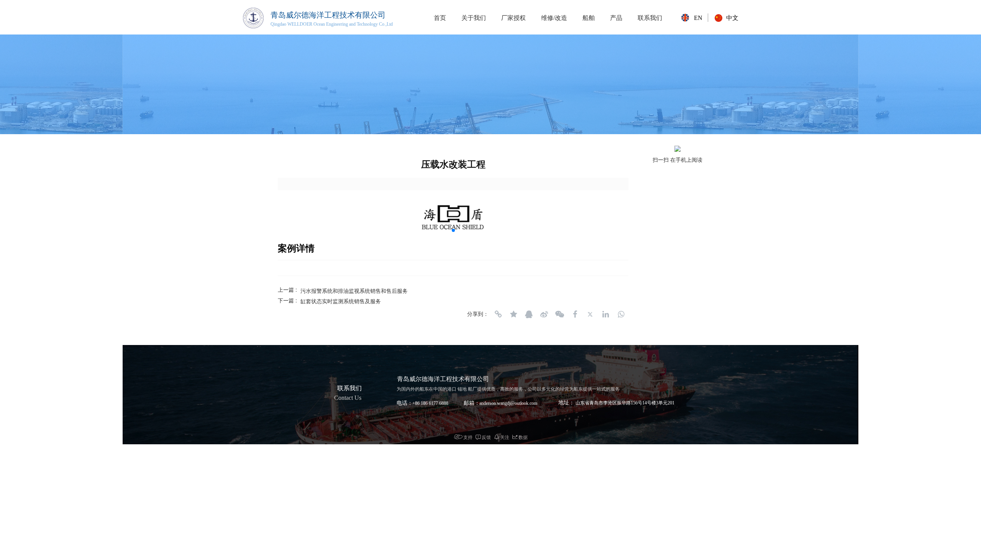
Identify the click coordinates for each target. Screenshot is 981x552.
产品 (616, 18)
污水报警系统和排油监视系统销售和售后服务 (354, 290)
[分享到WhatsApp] (621, 314)
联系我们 (650, 18)
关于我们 (473, 18)
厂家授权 (513, 18)
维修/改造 (554, 18)
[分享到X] (590, 314)
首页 (440, 18)
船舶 (588, 18)
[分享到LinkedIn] (605, 314)
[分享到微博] (544, 314)
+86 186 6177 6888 (430, 403)
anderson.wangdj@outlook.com (508, 403)
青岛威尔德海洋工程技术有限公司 (328, 15)
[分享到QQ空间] (513, 314)
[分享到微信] (559, 314)
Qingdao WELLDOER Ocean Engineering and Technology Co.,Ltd (332, 24)
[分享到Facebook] (575, 314)
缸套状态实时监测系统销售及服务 (340, 301)
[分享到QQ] (529, 314)
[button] (453, 230)
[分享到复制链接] (498, 314)
